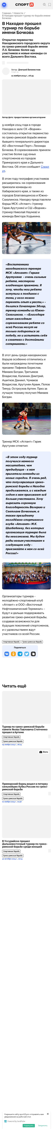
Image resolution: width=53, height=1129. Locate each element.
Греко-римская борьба (32, 642)
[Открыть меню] (4, 5)
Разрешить (29, 1125)
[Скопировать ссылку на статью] (33, 654)
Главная (6, 13)
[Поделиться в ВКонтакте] (6, 654)
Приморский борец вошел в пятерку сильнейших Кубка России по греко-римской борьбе (25, 786)
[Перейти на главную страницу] (24, 4)
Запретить (42, 1125)
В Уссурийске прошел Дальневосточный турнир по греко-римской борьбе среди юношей (24, 844)
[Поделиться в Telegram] (20, 654)
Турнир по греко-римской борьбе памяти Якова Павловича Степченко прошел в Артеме (24, 729)
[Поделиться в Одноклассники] (13, 654)
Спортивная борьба (11, 642)
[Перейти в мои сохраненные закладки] (49, 4)
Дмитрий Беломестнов (29, 70)
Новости (18, 13)
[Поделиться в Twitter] (26, 654)
